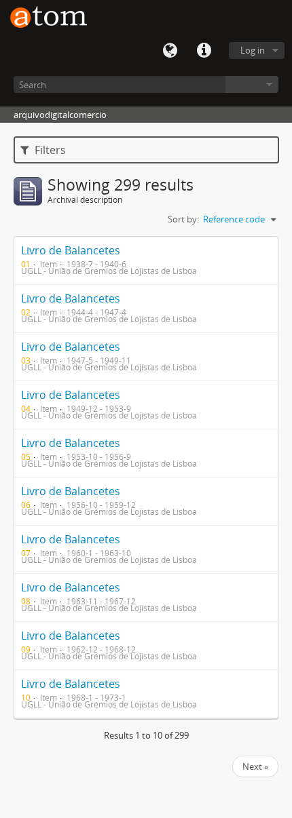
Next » (255, 766)
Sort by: (183, 219)
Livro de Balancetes (70, 250)
